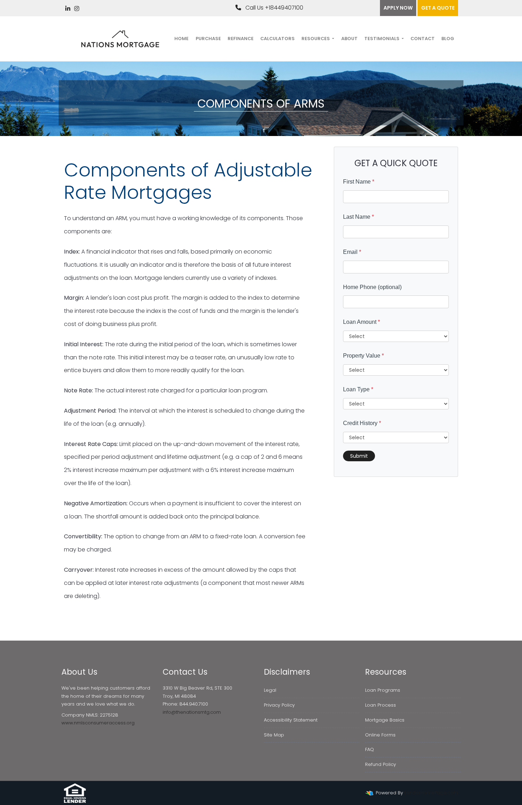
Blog (447, 39)
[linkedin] (67, 9)
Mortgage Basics (384, 720)
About (349, 39)
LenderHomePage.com (431, 793)
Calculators (277, 39)
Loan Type (358, 389)
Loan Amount (361, 322)
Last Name (358, 217)
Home (181, 39)
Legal (270, 690)
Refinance (241, 39)
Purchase (208, 39)
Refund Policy (380, 764)
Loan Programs (382, 690)
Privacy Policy (279, 705)
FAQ (369, 749)
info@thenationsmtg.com (192, 712)
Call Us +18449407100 (273, 8)
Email (352, 252)
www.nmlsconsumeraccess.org (98, 722)
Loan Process (380, 705)
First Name (358, 182)
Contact (422, 39)
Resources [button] (316, 39)
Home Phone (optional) (372, 287)
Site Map (274, 734)
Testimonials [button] (382, 39)
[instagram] (76, 9)
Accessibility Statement (290, 720)
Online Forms (380, 734)
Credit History (362, 423)
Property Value (363, 356)
